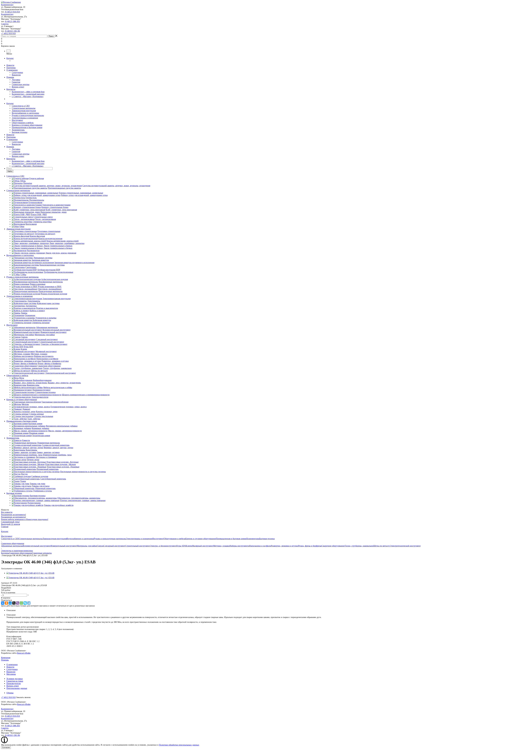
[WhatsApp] (21, 603)
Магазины (11, 674)
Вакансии (16, 75)
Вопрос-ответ (18, 87)
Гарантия (16, 82)
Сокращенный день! (10, 522)
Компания (5, 657)
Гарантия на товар (14, 681)
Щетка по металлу (381, 546)
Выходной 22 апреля (10, 524)
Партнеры (11, 67)
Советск (5, 24)
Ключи (189, 546)
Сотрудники (17, 72)
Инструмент (17, 120)
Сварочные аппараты (42, 553)
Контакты (10, 89)
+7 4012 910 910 (8, 33)
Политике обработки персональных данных (179, 745)
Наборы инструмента (239, 546)
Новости (10, 65)
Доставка (16, 79)
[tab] (256, 588)
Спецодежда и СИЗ (21, 106)
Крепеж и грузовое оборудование (27, 125)
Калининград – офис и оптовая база (28, 92)
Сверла (100, 546)
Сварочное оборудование (333, 546)
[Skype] (25, 603)
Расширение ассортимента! (13, 514)
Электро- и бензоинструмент (163, 546)
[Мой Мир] (10, 603)
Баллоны (5, 553)
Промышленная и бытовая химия (27, 127)
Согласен (6, 748)
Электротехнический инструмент (405, 546)
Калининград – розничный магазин (28, 94)
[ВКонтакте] (2, 603)
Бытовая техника (19, 132)
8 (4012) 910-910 (12, 12)
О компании (12, 70)
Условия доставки (14, 679)
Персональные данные (16, 688)
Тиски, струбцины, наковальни (359, 546)
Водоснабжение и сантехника (25, 113)
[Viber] (17, 603)
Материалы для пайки (87, 546)
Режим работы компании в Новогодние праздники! (24, 519)
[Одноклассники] (6, 603)
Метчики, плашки (221, 546)
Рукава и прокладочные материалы (28, 115)
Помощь (10, 77)
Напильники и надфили (260, 546)
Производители (13, 683)
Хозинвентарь (18, 130)
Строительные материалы (23, 108)
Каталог (10, 58)
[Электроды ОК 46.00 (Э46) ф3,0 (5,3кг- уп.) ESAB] (30, 573)
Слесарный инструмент (114, 546)
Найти (9, 171)
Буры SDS (181, 546)
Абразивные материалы (12, 546)
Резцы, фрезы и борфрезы (310, 546)
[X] (13, 603)
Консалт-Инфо (23, 653)
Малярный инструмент (202, 546)
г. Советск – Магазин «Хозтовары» (28, 96)
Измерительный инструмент (64, 546)
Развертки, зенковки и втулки (284, 546)
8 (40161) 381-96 (12, 31)
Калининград (7, 4)
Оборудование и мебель (23, 122)
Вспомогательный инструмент (37, 546)
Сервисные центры (20, 84)
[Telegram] (28, 603)
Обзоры (9, 693)
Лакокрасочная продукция (24, 110)
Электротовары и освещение (25, 118)
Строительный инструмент (137, 546)
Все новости (6, 512)
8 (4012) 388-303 (12, 21)
